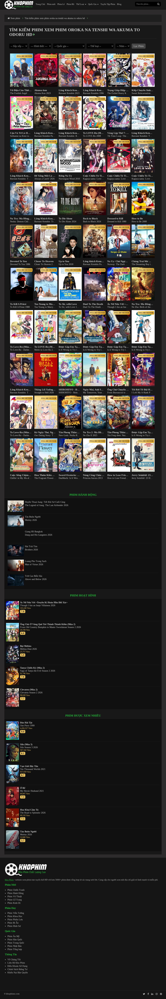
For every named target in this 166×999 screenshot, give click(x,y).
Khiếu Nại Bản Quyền (17, 972)
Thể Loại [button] (80, 4)
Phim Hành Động (15, 893)
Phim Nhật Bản (14, 946)
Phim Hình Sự (14, 926)
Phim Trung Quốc (15, 943)
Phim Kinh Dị (13, 903)
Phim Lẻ (61, 4)
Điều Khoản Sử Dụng (17, 966)
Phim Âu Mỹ (13, 936)
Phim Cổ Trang (14, 900)
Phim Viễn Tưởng (15, 913)
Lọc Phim (139, 46)
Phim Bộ (70, 4)
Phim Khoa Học (14, 916)
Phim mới (51, 4)
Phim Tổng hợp (14, 949)
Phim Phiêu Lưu (15, 919)
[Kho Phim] (19, 4)
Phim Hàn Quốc (14, 939)
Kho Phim (9, 880)
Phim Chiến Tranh (15, 890)
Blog (119, 4)
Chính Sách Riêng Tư (17, 969)
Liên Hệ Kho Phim (16, 963)
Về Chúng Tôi (14, 959)
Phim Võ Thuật (14, 896)
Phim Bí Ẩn (12, 923)
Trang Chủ (40, 4)
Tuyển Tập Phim (108, 4)
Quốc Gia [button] (92, 4)
